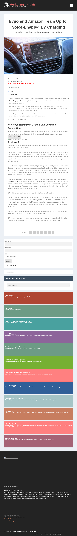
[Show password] (6, 253)
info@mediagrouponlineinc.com (14, 517)
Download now (14, 137)
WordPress (33, 531)
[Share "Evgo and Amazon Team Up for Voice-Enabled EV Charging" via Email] (49, 232)
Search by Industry (15, 278)
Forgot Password (10, 265)
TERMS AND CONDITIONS (53, 534)
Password (8, 247)
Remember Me (11, 256)
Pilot (37, 116)
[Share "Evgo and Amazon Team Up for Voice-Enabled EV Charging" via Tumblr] (38, 232)
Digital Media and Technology (34, 32)
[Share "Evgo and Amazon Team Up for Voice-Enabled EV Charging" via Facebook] (30, 232)
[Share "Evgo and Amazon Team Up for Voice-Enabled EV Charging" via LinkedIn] (45, 232)
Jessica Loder (14, 81)
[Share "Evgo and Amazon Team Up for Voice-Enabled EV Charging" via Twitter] (34, 232)
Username (8, 241)
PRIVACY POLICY (38, 534)
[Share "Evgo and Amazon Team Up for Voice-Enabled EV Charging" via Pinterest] (42, 232)
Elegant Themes (16, 531)
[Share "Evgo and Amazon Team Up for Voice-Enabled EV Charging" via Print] (53, 232)
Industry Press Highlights (53, 32)
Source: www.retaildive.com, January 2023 (22, 83)
